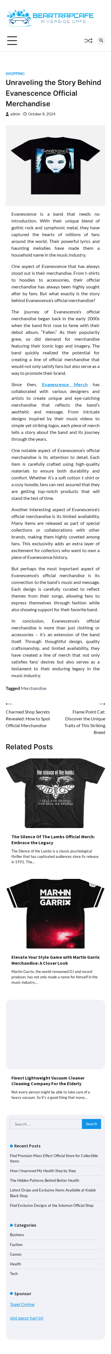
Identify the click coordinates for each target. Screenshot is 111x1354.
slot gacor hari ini (26, 1317)
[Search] (101, 40)
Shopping (15, 74)
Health (15, 1264)
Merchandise (33, 688)
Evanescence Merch (65, 384)
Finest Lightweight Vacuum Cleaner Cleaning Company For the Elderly (48, 1081)
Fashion (16, 1244)
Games (16, 1254)
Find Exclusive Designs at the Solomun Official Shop (51, 1205)
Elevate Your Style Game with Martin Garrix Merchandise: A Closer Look (55, 960)
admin (15, 114)
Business (17, 1234)
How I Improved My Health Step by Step (43, 1170)
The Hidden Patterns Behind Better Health (44, 1180)
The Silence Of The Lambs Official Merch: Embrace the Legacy (53, 839)
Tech (14, 1273)
